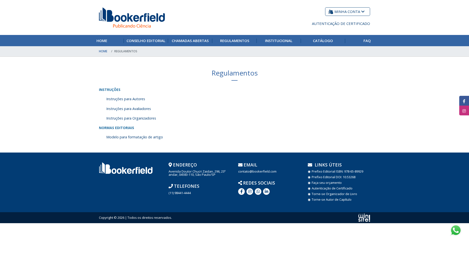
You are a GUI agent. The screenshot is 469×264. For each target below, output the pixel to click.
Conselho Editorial (146, 40)
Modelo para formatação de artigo (134, 137)
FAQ (367, 40)
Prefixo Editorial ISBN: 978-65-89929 (337, 171)
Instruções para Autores (125, 99)
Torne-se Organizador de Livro (334, 194)
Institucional (278, 40)
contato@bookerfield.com (257, 171)
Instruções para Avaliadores (128, 108)
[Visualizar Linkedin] (249, 191)
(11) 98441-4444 (180, 193)
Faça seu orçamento (327, 182)
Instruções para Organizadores (131, 118)
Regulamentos (234, 40)
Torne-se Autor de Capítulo (332, 199)
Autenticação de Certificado (341, 23)
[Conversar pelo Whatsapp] (258, 191)
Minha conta (347, 11)
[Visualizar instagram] (464, 110)
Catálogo (323, 40)
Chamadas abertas (190, 40)
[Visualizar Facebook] (464, 101)
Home (101, 40)
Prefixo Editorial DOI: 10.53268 (333, 177)
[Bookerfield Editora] (132, 17)
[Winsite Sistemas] (364, 217)
